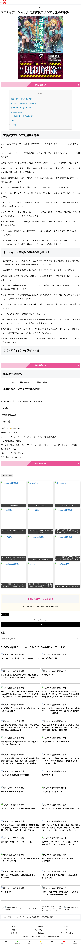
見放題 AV (14, 930)
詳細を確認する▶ (40, 85)
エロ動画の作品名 (17, 112)
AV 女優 (40, 927)
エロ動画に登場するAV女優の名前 (22, 116)
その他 (13, 125)
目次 (37, 93)
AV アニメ (6, 614)
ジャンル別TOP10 (40, 930)
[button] (78, 638)
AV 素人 (14, 927)
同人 (66, 930)
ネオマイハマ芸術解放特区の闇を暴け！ (24, 103)
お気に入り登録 (8, 476)
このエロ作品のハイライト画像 (21, 108)
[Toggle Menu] (75, 2)
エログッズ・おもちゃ (67, 933)
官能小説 (14, 933)
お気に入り (40, 933)
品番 (12, 120)
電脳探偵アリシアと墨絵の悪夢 (21, 99)
